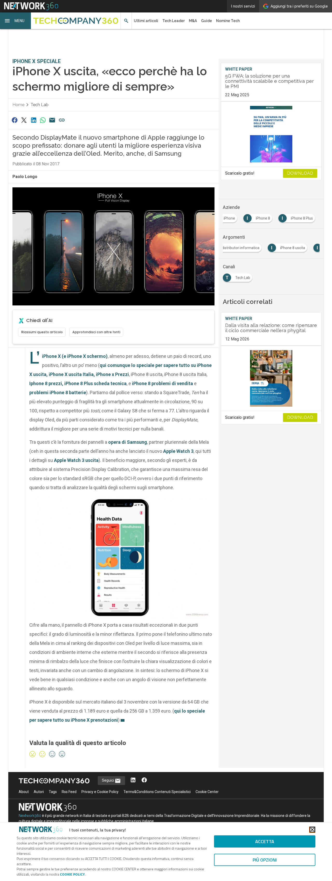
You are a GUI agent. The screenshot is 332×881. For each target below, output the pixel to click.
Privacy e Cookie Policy (100, 792)
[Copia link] (62, 120)
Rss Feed (69, 792)
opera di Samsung (127, 442)
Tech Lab (40, 104)
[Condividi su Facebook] (14, 120)
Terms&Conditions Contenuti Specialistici (157, 792)
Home (18, 104)
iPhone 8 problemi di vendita (162, 383)
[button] (15, 20)
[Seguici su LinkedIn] (133, 780)
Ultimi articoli (146, 21)
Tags (53, 792)
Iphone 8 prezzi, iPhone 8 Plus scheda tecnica (78, 383)
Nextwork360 (30, 816)
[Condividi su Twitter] (24, 120)
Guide (206, 21)
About (24, 792)
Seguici (108, 780)
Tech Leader (173, 21)
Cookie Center (207, 792)
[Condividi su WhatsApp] (43, 120)
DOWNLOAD (300, 173)
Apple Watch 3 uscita (76, 460)
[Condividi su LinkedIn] (33, 120)
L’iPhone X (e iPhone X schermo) (75, 356)
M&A (193, 21)
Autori (39, 792)
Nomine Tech (228, 21)
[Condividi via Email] (52, 120)
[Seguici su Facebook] (144, 780)
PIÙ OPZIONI (265, 859)
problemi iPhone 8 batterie (57, 392)
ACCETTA (264, 841)
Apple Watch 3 (178, 451)
